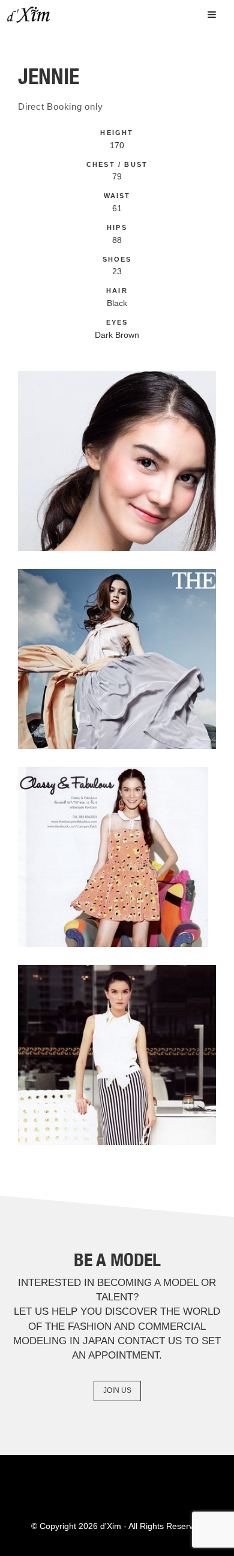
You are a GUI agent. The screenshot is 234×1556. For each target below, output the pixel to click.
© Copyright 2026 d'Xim (76, 1526)
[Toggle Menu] (212, 14)
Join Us (117, 1390)
